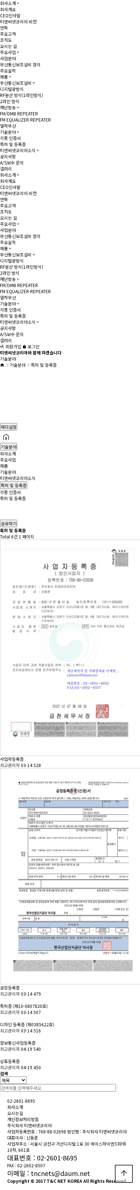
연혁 (4, 28)
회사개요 (8, 9)
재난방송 (8, 107)
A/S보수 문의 (12, 162)
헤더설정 (9, 427)
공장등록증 (10, 987)
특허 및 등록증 (13, 144)
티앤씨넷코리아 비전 (18, 21)
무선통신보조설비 (16, 83)
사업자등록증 (12, 759)
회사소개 (8, 3)
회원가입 (12, 346)
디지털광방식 (12, 89)
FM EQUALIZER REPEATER (25, 119)
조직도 (6, 40)
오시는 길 (8, 46)
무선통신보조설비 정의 (20, 64)
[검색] (117, 1088)
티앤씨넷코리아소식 (18, 150)
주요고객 (8, 34)
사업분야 (8, 58)
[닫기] (0, 1095)
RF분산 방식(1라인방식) (21, 95)
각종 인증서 (10, 138)
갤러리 (6, 169)
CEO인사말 (10, 15)
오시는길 (15, 1113)
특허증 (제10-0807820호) (24, 1006)
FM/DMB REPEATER (19, 113)
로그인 (33, 346)
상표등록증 (10, 1061)
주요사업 (8, 52)
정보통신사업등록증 (18, 1043)
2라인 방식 (9, 101)
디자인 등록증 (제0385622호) (27, 1024)
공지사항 (8, 156)
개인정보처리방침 (23, 1119)
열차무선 (8, 126)
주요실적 (8, 70)
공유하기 (9, 523)
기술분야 (8, 132)
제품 (4, 77)
